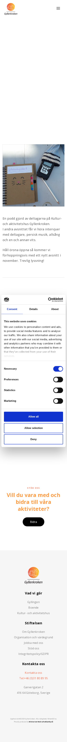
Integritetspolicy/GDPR (33, 654)
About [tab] (55, 309)
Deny (33, 439)
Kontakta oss (33, 673)
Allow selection (33, 427)
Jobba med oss (33, 643)
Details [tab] (33, 309)
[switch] (58, 379)
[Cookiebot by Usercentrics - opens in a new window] (48, 299)
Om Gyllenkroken (33, 632)
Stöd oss (33, 648)
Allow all (33, 416)
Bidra (33, 522)
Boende (33, 607)
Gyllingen (33, 602)
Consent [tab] (12, 309)
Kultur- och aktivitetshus (33, 613)
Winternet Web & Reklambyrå (41, 722)
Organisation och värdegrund (33, 637)
